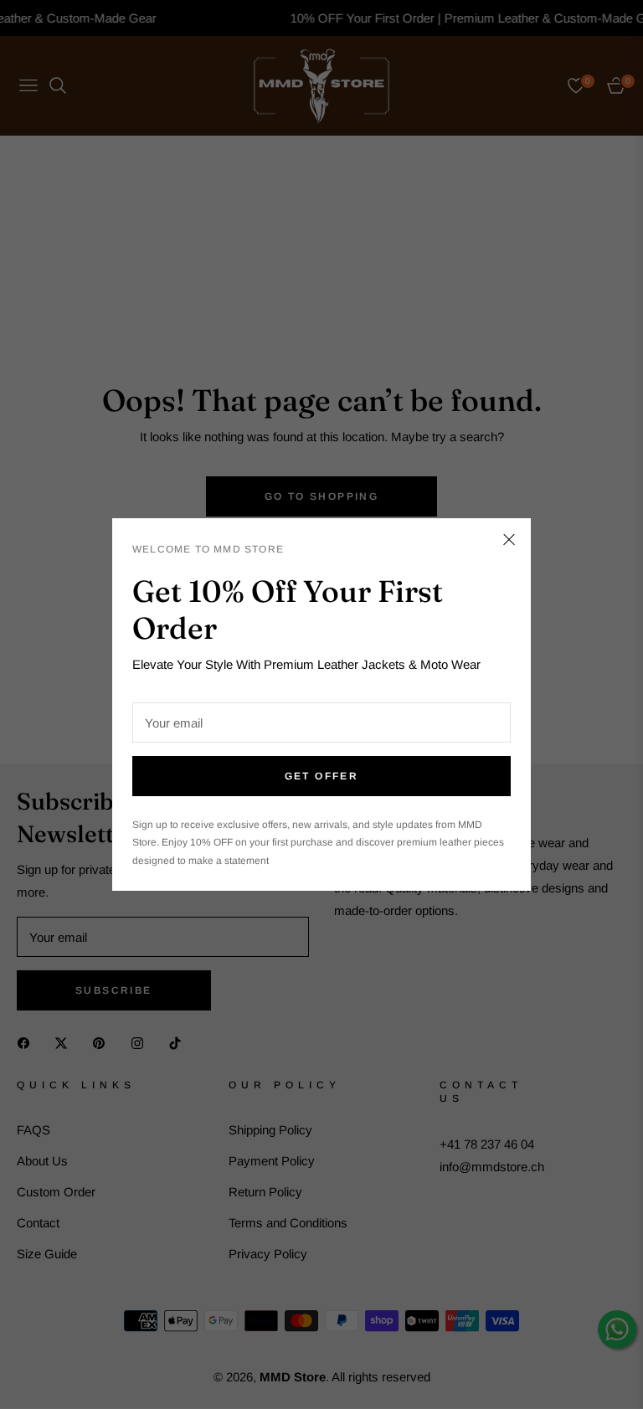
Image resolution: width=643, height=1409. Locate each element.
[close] (509, 540)
